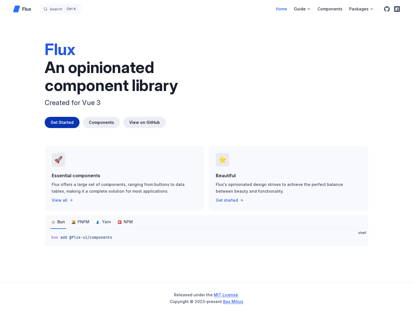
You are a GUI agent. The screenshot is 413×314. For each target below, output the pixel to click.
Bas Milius (233, 301)
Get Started (62, 122)
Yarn (106, 221)
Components (101, 122)
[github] (387, 9)
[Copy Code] (359, 238)
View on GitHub (144, 122)
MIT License (226, 294)
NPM (128, 221)
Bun (61, 221)
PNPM (83, 221)
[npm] (397, 9)
